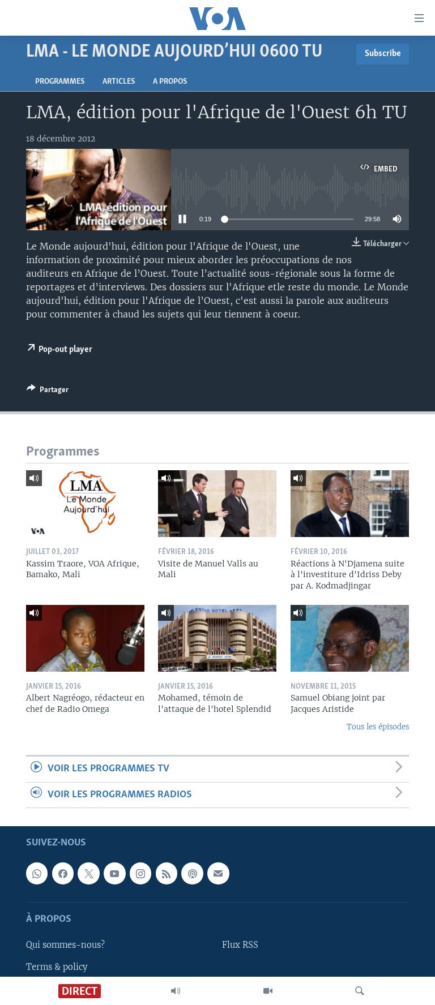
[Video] (268, 991)
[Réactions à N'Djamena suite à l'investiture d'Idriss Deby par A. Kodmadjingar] (350, 503)
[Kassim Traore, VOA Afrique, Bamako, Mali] (85, 503)
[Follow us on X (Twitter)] (88, 873)
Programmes (59, 82)
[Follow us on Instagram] (140, 873)
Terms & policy (56, 967)
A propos (170, 82)
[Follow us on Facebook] (63, 873)
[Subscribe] (218, 873)
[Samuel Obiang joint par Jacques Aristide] (350, 638)
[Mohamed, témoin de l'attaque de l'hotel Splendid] (217, 638)
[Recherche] (360, 991)
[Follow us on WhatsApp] (37, 873)
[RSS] (166, 873)
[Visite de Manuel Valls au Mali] (217, 503)
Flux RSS (240, 945)
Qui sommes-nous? (65, 945)
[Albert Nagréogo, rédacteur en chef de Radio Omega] (85, 638)
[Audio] (176, 991)
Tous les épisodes (378, 727)
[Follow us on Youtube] (114, 873)
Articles (119, 82)
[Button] (48, 391)
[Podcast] (192, 873)
